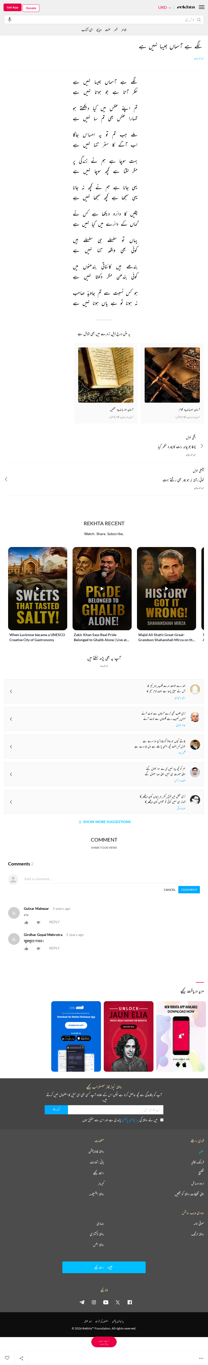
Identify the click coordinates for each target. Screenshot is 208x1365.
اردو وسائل (197, 1183)
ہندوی (100, 1223)
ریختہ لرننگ (197, 1234)
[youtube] (106, 1302)
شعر (116, 29)
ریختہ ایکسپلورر (96, 1194)
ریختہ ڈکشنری (97, 1234)
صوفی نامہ (199, 1223)
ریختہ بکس (98, 1245)
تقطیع (201, 1173)
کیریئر (101, 1183)
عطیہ (201, 1151)
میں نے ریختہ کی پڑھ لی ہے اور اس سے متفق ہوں (119, 1119)
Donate (31, 8)
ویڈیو (98, 29)
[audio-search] (10, 19)
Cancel (170, 890)
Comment (189, 890)
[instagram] (94, 1302)
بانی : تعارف (97, 1162)
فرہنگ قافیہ (197, 1162)
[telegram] (82, 1302)
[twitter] (118, 1302)
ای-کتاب (87, 29)
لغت (107, 29)
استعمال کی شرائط (101, 1321)
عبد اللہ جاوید (199, 58)
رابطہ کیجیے (98, 1173)
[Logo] (186, 7)
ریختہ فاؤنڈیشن (96, 1151)
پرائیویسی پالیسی (130, 1119)
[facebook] (130, 1302)
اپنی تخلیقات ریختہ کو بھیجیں (189, 1194)
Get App (12, 7)
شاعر (124, 29)
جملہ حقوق (88, 1321)
